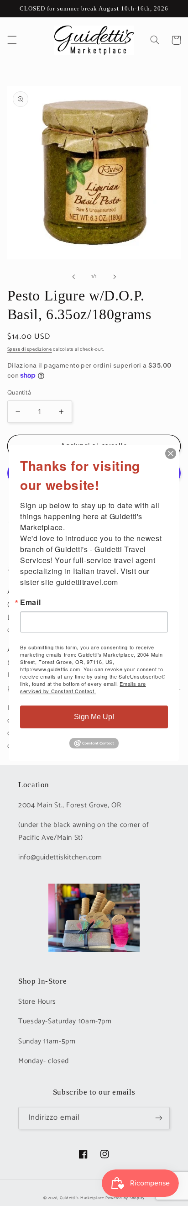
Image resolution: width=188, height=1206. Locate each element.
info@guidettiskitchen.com (60, 858)
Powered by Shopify (125, 1198)
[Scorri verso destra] (114, 277)
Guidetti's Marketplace (82, 1198)
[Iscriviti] (158, 1118)
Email (30, 602)
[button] (11, 40)
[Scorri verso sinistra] (73, 277)
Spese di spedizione (29, 349)
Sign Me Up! (94, 717)
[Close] (170, 453)
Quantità (19, 392)
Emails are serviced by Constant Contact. (83, 687)
